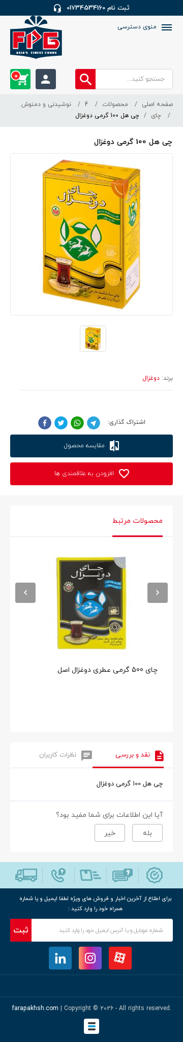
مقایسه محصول (85, 446)
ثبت (20, 930)
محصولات (115, 104)
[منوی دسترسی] (166, 27)
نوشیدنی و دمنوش (46, 104)
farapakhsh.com (35, 1008)
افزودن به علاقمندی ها (85, 474)
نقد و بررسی (132, 755)
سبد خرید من (16, 76)
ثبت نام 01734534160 (98, 8)
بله (147, 833)
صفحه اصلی (157, 104)
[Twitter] (61, 422)
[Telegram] (93, 422)
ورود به (46, 79)
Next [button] (157, 593)
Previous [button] (25, 593)
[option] (91, 637)
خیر (109, 833)
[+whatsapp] (77, 422)
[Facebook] (44, 422)
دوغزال (151, 378)
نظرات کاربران (57, 755)
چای (156, 116)
